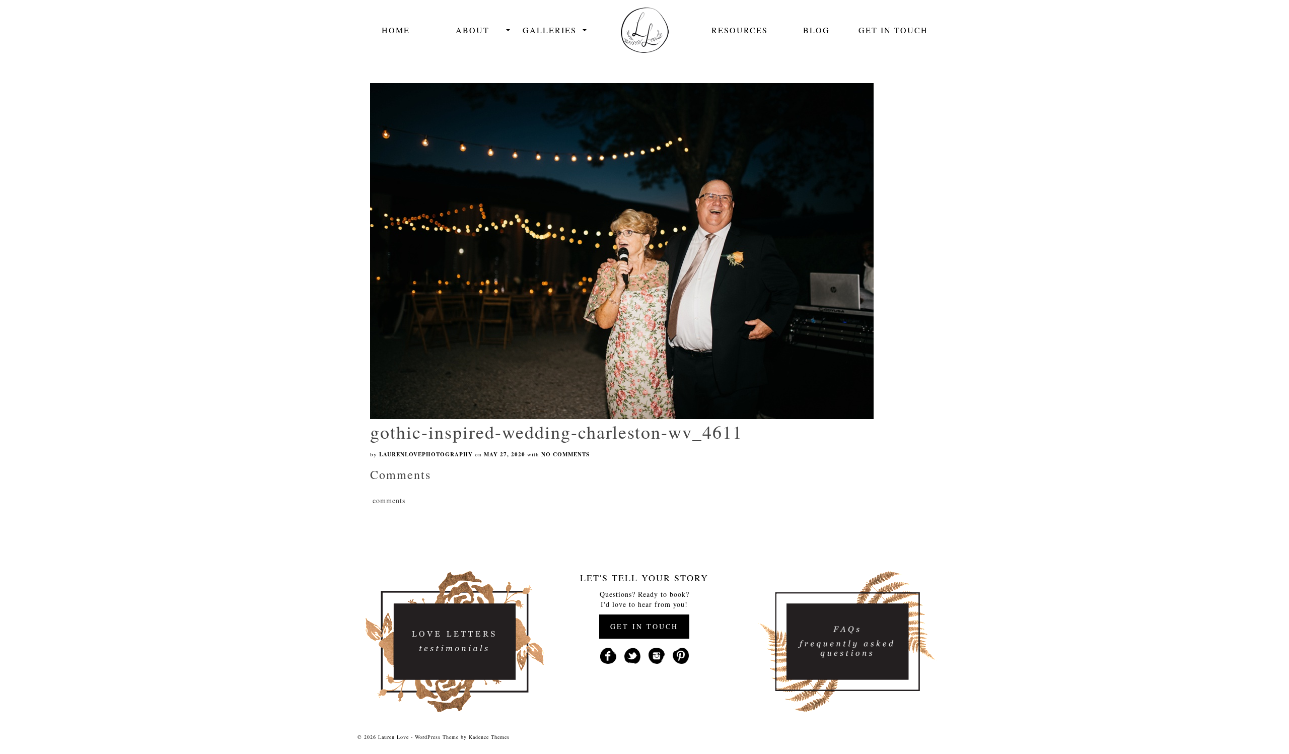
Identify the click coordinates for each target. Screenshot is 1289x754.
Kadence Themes (489, 736)
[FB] (608, 654)
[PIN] (681, 654)
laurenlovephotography (426, 454)
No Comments (565, 454)
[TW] (632, 654)
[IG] (656, 654)
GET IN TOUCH (644, 626)
